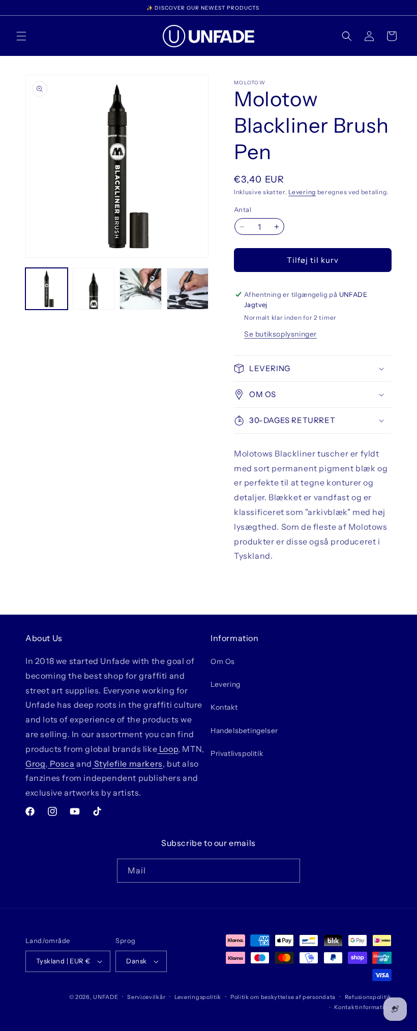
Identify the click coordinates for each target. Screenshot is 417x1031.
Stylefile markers (127, 764)
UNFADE (105, 996)
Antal (242, 209)
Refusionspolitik (368, 996)
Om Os (223, 661)
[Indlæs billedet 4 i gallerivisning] (188, 289)
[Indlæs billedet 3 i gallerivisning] (141, 289)
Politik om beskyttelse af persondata (283, 996)
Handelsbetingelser (244, 730)
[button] (21, 36)
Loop (167, 749)
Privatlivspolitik (237, 753)
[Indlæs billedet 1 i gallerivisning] (46, 289)
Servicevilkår (146, 996)
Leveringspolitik (197, 996)
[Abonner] (288, 871)
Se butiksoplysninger (280, 334)
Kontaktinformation (363, 1007)
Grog (35, 764)
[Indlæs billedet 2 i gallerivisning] (94, 289)
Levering (302, 192)
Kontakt (224, 707)
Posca (61, 764)
